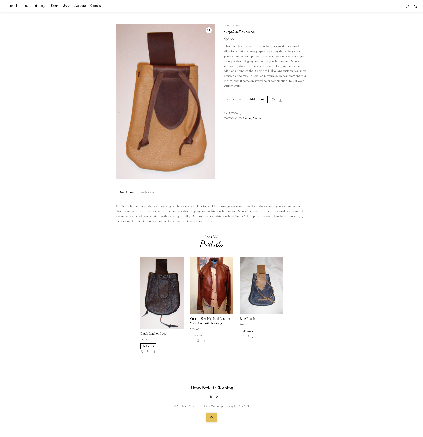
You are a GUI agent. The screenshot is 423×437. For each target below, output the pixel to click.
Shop (54, 6)
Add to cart (257, 99)
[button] (209, 30)
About (66, 6)
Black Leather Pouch (154, 334)
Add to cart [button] (148, 346)
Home (227, 25)
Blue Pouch (247, 319)
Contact (95, 6)
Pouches (257, 119)
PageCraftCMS (241, 406)
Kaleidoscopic (217, 406)
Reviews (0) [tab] (147, 192)
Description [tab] (126, 192)
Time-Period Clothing (187, 406)
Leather (236, 25)
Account (80, 6)
